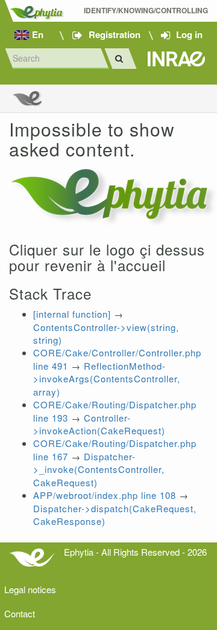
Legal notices (30, 589)
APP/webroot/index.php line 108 (104, 495)
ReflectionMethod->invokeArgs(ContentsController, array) (106, 378)
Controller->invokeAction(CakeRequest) (99, 424)
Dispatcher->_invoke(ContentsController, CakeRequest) (99, 469)
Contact (19, 613)
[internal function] (72, 313)
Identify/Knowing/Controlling (146, 10)
